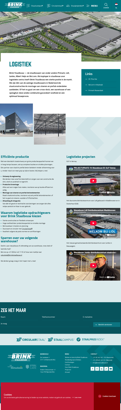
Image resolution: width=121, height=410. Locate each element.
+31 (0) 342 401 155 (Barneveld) (102, 357)
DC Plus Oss (92, 79)
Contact (67, 365)
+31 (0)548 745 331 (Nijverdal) (101, 360)
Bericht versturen (105, 324)
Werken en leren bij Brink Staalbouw (76, 357)
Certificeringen (69, 362)
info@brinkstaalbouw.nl (99, 363)
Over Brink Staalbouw (72, 367)
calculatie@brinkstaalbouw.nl (11, 255)
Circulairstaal (26, 228)
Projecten (68, 369)
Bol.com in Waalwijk (95, 85)
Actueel (67, 372)
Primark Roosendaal (95, 90)
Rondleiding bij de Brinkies (73, 360)
